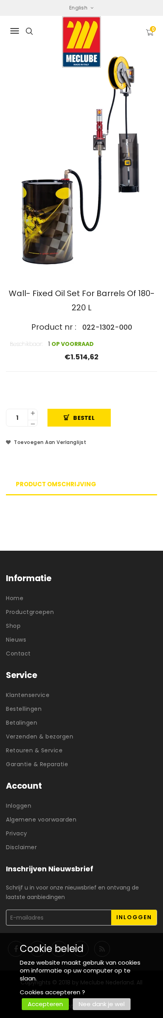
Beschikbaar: (26, 344)
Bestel (84, 418)
